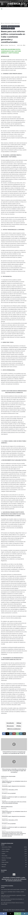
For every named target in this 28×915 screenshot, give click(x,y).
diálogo (19, 723)
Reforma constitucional (14, 729)
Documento (10, 726)
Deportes (4, 860)
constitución (10, 723)
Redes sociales (5, 862)
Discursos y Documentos (13, 26)
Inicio (3, 23)
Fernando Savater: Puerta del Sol (19, 889)
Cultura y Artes (5, 851)
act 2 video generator (5, 902)
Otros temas (4, 855)
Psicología (4, 864)
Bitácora (4, 866)
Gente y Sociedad (5, 28)
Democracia (17, 23)
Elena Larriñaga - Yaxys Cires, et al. (8, 45)
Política (12, 28)
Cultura (3, 853)
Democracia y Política (9, 23)
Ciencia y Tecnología (6, 857)
